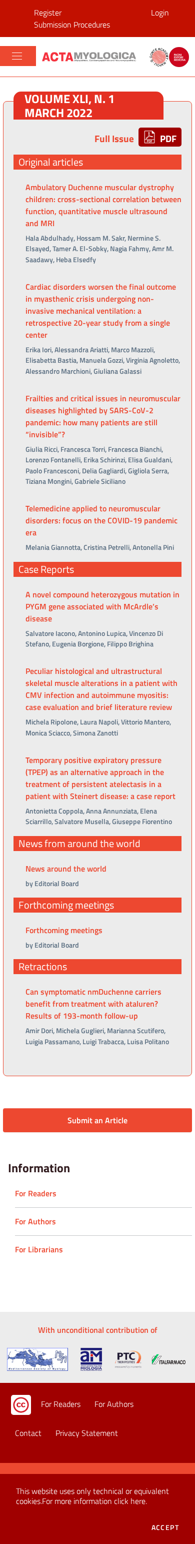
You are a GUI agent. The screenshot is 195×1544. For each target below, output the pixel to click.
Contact (28, 1433)
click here (130, 1501)
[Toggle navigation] (17, 56)
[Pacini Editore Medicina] (91, 56)
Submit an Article (98, 1120)
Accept (165, 1527)
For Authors (114, 1404)
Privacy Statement (87, 1433)
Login (160, 13)
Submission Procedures (72, 25)
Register (48, 13)
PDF (167, 138)
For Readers (60, 1404)
